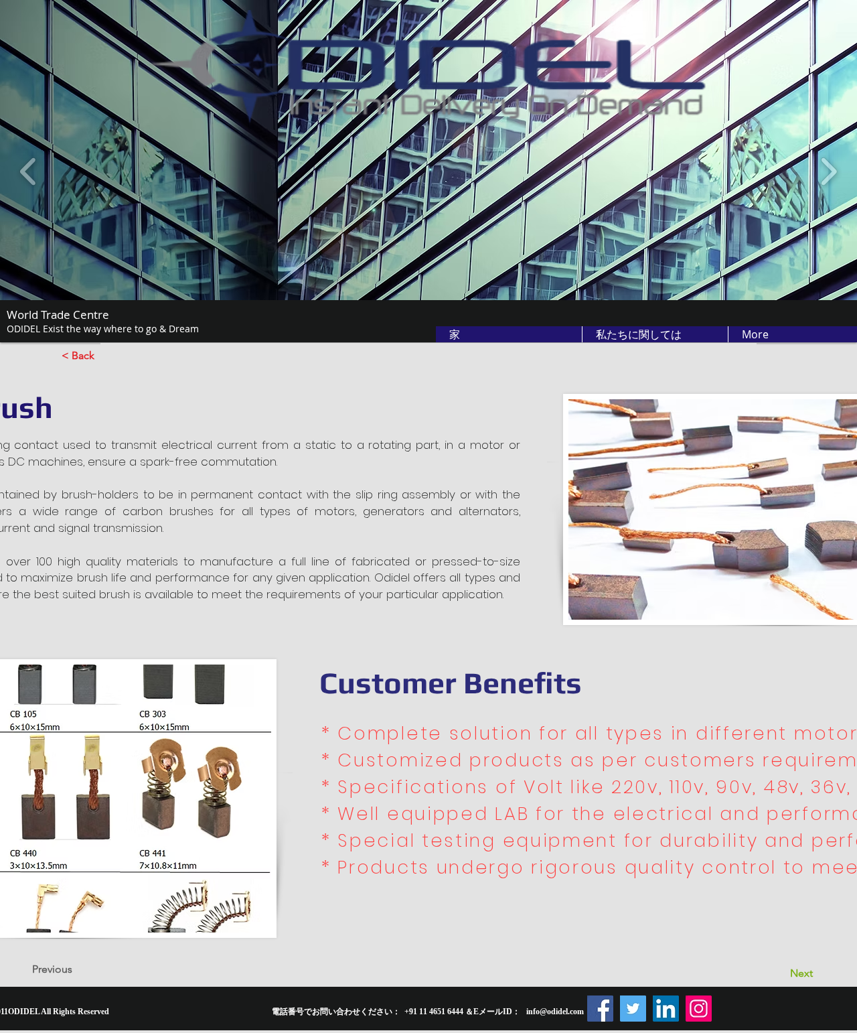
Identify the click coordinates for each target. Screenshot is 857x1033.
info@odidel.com (555, 1011)
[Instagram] (699, 1008)
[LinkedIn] (666, 1008)
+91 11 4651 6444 (433, 1011)
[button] (655, 334)
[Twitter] (633, 1008)
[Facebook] (600, 1008)
